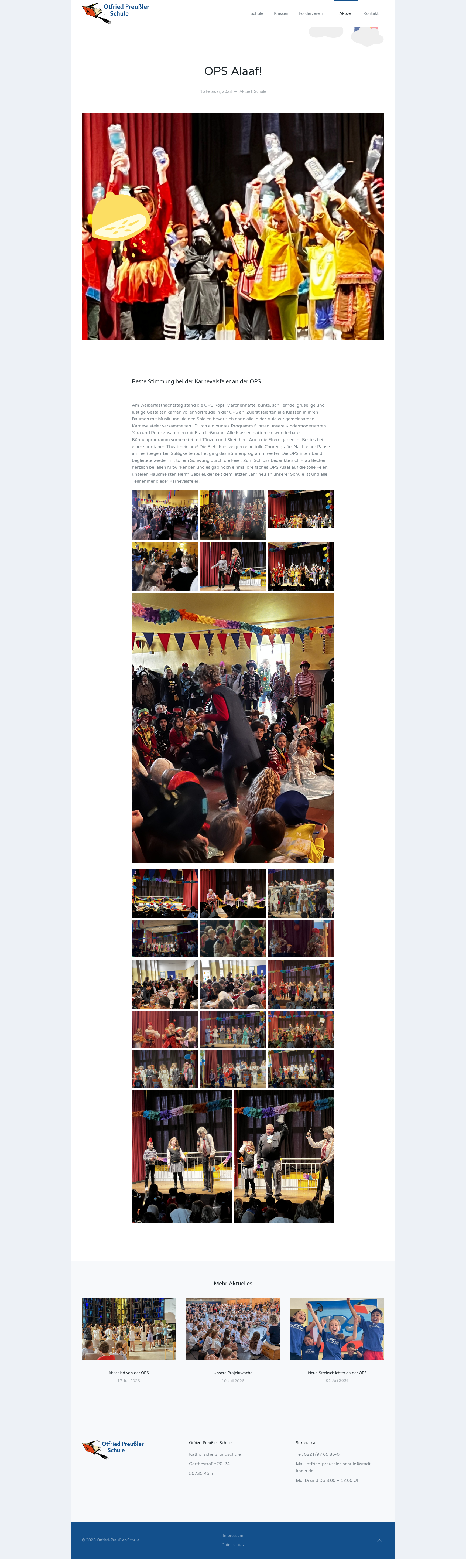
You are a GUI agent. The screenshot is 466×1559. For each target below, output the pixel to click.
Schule (260, 91)
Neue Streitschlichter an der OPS (337, 1373)
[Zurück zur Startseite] (115, 13)
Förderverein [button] (311, 13)
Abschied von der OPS (128, 1373)
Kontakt (371, 13)
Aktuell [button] (346, 13)
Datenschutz (233, 1545)
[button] (379, 1540)
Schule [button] (257, 13)
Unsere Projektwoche (233, 1373)
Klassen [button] (281, 13)
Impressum (233, 1535)
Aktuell (245, 91)
